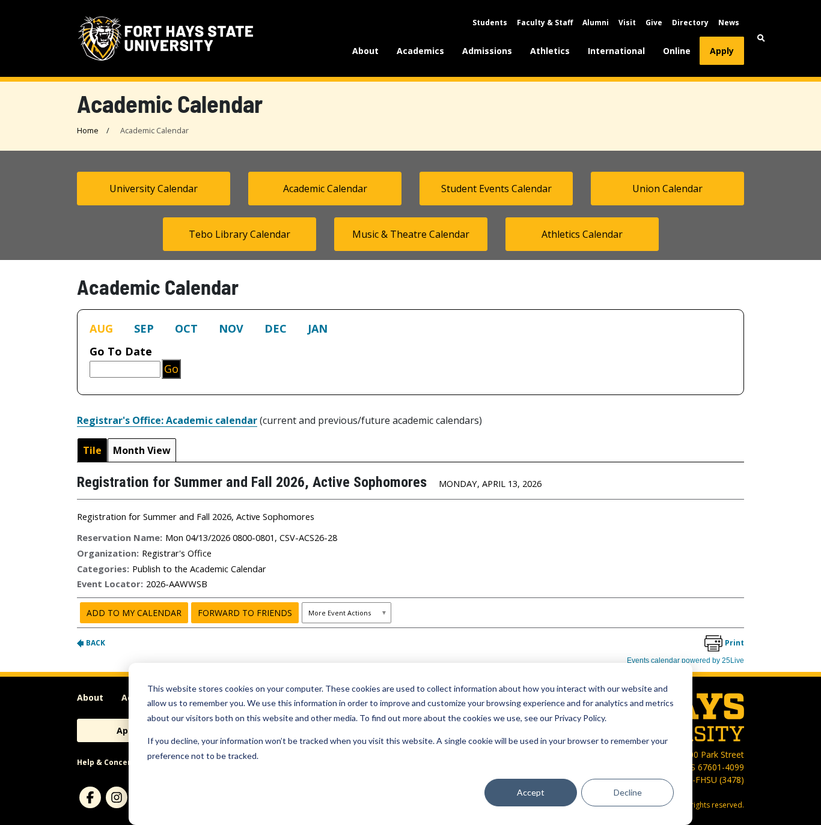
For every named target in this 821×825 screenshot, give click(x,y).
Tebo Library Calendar (239, 234)
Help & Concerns (108, 762)
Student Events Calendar (496, 188)
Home (88, 130)
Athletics (550, 50)
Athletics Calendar (582, 234)
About (365, 50)
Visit (627, 22)
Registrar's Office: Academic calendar (167, 420)
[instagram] (116, 797)
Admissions (487, 50)
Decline (628, 792)
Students (489, 22)
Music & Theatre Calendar (410, 234)
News (728, 22)
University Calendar (153, 188)
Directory (690, 22)
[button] (761, 38)
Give (654, 22)
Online (677, 50)
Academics (420, 50)
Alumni (595, 22)
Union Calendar (667, 188)
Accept (531, 792)
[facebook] (90, 797)
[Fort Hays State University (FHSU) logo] (165, 38)
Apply (722, 50)
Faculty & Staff (545, 22)
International (616, 50)
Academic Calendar (325, 188)
